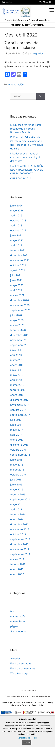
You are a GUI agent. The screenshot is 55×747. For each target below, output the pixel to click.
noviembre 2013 (19, 529)
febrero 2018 (17, 389)
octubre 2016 (18, 449)
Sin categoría (18, 631)
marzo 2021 (17, 295)
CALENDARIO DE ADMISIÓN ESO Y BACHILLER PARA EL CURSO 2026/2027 (26, 170)
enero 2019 (17, 365)
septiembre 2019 (20, 345)
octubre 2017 (18, 409)
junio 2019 (16, 350)
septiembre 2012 (20, 554)
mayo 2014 (16, 504)
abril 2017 (16, 434)
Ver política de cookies (27, 738)
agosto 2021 (17, 270)
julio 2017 (15, 419)
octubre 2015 (18, 474)
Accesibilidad (38, 705)
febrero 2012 (17, 564)
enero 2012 (16, 569)
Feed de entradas (20, 663)
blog (12, 611)
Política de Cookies (43, 702)
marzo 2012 (17, 559)
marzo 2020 (17, 325)
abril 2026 (16, 215)
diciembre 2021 (19, 255)
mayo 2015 (16, 489)
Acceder (8, 2)
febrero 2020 (18, 330)
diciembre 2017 (19, 399)
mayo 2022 (16, 240)
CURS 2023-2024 (20, 178)
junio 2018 (16, 370)
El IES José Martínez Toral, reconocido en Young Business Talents (26, 128)
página (14, 626)
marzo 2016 (17, 469)
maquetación (16, 84)
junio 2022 (16, 235)
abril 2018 (16, 379)
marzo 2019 (17, 360)
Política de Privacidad (23, 702)
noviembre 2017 (19, 404)
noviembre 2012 (19, 549)
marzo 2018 (17, 384)
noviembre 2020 (20, 305)
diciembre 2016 (19, 444)
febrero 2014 (18, 514)
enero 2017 (16, 439)
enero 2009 (17, 574)
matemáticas (18, 621)
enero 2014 (17, 519)
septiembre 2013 (20, 539)
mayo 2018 (16, 375)
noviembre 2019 (19, 340)
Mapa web (16, 705)
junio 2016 (16, 459)
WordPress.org (19, 673)
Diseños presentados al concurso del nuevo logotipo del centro (26, 157)
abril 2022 (16, 245)
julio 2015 (15, 479)
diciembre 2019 (19, 335)
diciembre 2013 (19, 524)
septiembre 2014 (20, 499)
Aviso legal (7, 702)
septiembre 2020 (20, 310)
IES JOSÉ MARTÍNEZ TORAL (27, 25)
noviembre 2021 (19, 260)
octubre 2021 (18, 265)
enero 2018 (16, 394)
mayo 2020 (17, 320)
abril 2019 (16, 355)
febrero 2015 (17, 494)
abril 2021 (16, 290)
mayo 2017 (16, 429)
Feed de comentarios (22, 668)
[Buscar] (40, 96)
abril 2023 (16, 225)
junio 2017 (16, 424)
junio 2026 (16, 205)
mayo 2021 (16, 285)
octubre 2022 (18, 230)
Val (40, 2)
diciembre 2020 (19, 300)
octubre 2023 (18, 220)
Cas (46, 2)
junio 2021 (16, 280)
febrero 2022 (18, 250)
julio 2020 (16, 315)
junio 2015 (16, 484)
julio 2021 (15, 275)
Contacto (26, 705)
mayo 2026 (17, 210)
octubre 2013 (18, 534)
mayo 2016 (16, 464)
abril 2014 (16, 509)
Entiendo (27, 742)
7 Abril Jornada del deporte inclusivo (21, 45)
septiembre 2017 (20, 414)
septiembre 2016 (20, 454)
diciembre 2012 (19, 544)
